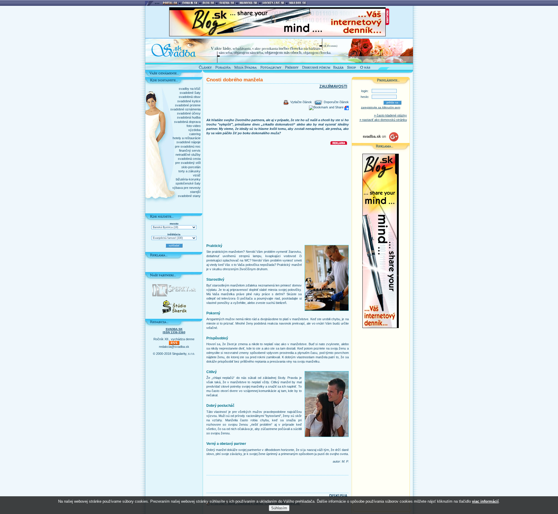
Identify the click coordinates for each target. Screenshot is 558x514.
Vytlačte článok (300, 102)
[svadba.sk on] (380, 140)
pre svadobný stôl (188, 162)
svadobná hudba (189, 117)
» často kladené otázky (390, 115)
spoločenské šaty (188, 183)
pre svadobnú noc (188, 146)
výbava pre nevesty (186, 187)
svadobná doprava (187, 121)
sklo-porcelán (191, 167)
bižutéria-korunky (188, 179)
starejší (195, 192)
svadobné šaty (190, 92)
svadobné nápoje (188, 142)
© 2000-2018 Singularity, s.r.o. (174, 353)
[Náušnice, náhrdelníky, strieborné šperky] (174, 295)
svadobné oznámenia (185, 109)
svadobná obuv (190, 96)
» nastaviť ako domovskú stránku (383, 119)
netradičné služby (188, 154)
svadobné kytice (189, 101)
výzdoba (194, 130)
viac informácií (485, 501)
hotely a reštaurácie (187, 138)
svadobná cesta (189, 158)
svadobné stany (189, 196)
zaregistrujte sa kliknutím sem (380, 107)
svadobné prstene (188, 105)
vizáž (197, 175)
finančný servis (190, 150)
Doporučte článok (336, 102)
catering (195, 134)
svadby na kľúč (190, 88)
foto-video (194, 126)
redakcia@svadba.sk (174, 346)
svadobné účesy (189, 113)
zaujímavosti (333, 86)
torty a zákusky (189, 171)
